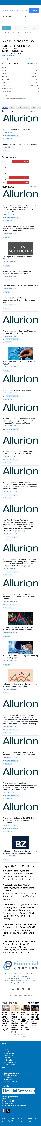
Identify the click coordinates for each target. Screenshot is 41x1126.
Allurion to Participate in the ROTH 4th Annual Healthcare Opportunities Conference (18, 820)
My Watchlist (23, 16)
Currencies (19, 32)
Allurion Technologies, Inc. (12, 135)
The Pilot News (13, 1118)
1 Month (19, 107)
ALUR (29, 45)
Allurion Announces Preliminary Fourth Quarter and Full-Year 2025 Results (18, 453)
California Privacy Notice (19, 1120)
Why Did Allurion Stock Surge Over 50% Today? (19, 363)
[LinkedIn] (23, 989)
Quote (9, 59)
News (12, 32)
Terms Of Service (24, 983)
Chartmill (7, 150)
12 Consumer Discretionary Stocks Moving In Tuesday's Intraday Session (20, 685)
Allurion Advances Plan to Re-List (16, 130)
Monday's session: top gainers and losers (20, 144)
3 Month (26, 107)
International (27, 32)
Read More (33, 187)
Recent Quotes (7, 16)
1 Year (33, 107)
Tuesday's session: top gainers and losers (20, 285)
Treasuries (7, 36)
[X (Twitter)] (13, 989)
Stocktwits (7, 370)
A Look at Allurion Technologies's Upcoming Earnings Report (20, 657)
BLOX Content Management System (16, 1121)
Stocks (16, 28)
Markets (6, 28)
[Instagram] (28, 989)
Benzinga (7, 265)
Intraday (5, 107)
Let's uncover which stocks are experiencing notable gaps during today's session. (19, 300)
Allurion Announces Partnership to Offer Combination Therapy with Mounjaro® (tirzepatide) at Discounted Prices (19, 421)
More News (33, 111)
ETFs (25, 28)
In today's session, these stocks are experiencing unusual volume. (17, 272)
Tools (33, 28)
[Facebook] (18, 989)
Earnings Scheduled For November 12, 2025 (18, 258)
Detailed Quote (32, 63)
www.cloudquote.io (20, 976)
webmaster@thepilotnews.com (17, 1105)
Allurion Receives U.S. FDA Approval (17, 390)
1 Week (12, 107)
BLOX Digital (30, 1121)
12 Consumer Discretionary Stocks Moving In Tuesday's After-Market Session (20, 628)
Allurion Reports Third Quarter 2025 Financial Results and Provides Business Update (19, 596)
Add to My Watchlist (8, 56)
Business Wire (8, 138)
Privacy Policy (8, 1120)
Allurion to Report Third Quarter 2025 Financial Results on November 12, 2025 (19, 753)
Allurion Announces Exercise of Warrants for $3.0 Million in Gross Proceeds (19, 332)
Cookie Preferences (30, 1120)
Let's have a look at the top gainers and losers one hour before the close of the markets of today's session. (18, 228)
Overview (6, 32)
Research (32, 59)
